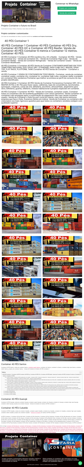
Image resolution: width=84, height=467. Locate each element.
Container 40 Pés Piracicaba (20, 429)
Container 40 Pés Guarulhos (13, 427)
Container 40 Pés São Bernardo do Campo (16, 430)
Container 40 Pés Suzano (36, 432)
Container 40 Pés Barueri (13, 426)
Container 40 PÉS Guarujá (10, 392)
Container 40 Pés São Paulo (76, 430)
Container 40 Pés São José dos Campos (59, 430)
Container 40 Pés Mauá (57, 427)
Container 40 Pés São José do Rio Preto (38, 430)
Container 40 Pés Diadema (68, 426)
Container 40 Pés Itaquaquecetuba (29, 427)
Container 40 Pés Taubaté (49, 432)
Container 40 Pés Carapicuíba (53, 426)
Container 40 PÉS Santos (10, 391)
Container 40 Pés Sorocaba (22, 432)
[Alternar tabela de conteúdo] (79, 372)
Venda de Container (36, 412)
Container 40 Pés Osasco (6, 429)
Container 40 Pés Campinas (39, 426)
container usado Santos (34, 367)
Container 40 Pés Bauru (25, 426)
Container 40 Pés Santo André (68, 429)
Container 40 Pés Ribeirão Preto (52, 429)
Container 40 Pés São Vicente (7, 432)
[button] (80, 463)
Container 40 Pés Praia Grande (35, 429)
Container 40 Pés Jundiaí (44, 427)
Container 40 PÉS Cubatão (10, 394)
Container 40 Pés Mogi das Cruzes (72, 427)
